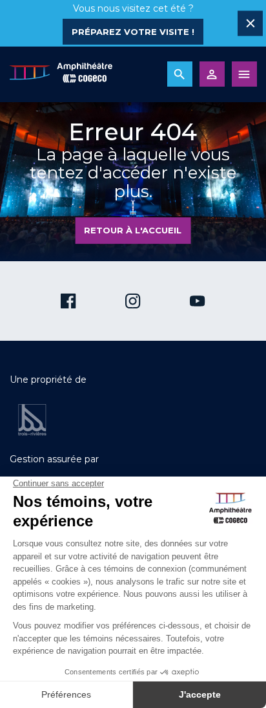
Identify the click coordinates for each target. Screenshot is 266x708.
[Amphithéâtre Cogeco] (60, 74)
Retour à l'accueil (132, 230)
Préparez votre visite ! (133, 32)
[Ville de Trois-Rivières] (32, 420)
